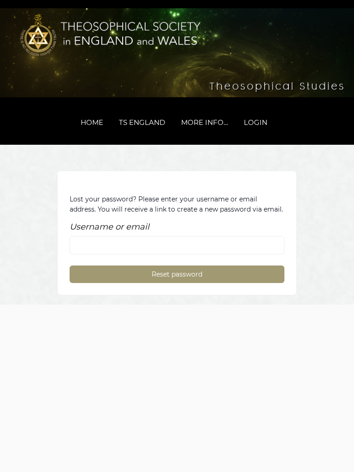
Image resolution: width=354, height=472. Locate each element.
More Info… (204, 122)
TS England (142, 122)
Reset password (177, 274)
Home (92, 122)
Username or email (109, 227)
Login (255, 122)
